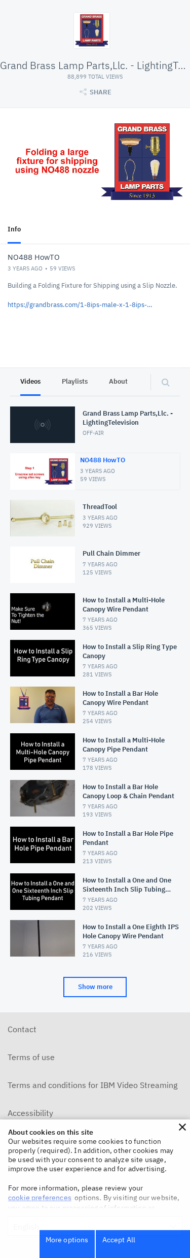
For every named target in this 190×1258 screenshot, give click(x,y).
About (118, 381)
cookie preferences (39, 1197)
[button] (182, 1127)
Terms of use (31, 1057)
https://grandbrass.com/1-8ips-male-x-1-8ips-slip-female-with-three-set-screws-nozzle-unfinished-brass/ (81, 304)
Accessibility (30, 1113)
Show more (95, 986)
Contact (22, 1029)
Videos (30, 381)
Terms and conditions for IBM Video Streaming (92, 1085)
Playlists (75, 381)
